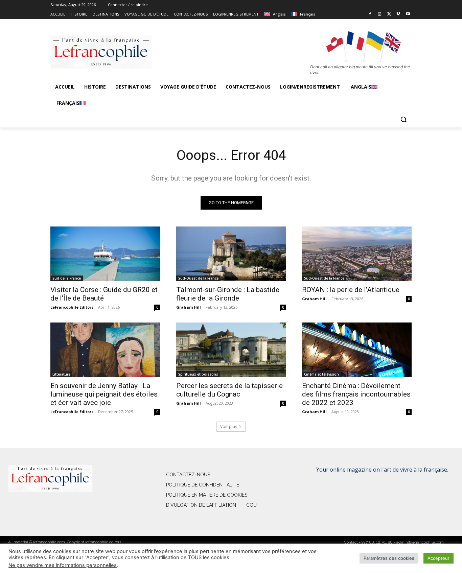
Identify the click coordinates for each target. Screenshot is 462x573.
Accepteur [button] (438, 558)
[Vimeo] (398, 14)
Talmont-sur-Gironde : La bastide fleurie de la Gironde (227, 294)
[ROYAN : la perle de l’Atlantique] (357, 253)
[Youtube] (408, 14)
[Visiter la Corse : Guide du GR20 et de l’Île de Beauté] (105, 253)
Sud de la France (66, 278)
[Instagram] (380, 14)
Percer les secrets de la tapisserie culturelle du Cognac (229, 390)
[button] (403, 119)
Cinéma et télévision (321, 374)
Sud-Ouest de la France (198, 278)
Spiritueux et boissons (198, 374)
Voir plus (228, 426)
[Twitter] (389, 14)
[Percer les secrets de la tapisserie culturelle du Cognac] (231, 350)
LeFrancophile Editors (71, 307)
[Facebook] (370, 14)
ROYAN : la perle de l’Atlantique (350, 290)
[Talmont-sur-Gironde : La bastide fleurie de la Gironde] (231, 253)
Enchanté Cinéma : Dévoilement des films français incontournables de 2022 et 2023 (356, 394)
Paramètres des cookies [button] (389, 558)
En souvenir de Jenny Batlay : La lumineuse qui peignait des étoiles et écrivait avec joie (104, 394)
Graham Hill (188, 307)
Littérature (61, 374)
